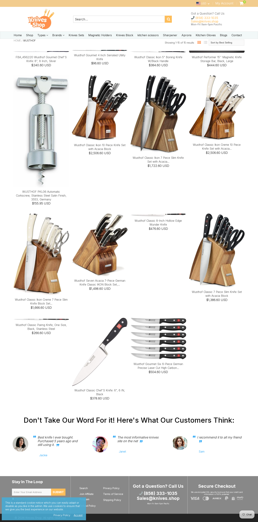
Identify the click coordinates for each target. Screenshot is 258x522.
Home (18, 35)
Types (41, 35)
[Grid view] (199, 42)
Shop (29, 35)
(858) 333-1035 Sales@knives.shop (204, 19)
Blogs (223, 35)
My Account (224, 3)
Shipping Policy (112, 499)
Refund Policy (88, 505)
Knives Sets (76, 35)
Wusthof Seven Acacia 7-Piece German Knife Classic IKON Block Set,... (99, 282)
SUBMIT (58, 492)
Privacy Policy (111, 488)
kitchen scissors (148, 35)
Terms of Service (113, 493)
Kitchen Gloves (206, 35)
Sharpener (170, 35)
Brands (57, 35)
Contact (236, 35)
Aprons (186, 35)
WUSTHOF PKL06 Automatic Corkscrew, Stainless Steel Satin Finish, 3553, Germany (41, 195)
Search (84, 488)
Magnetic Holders (100, 35)
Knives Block (124, 35)
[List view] (205, 42)
